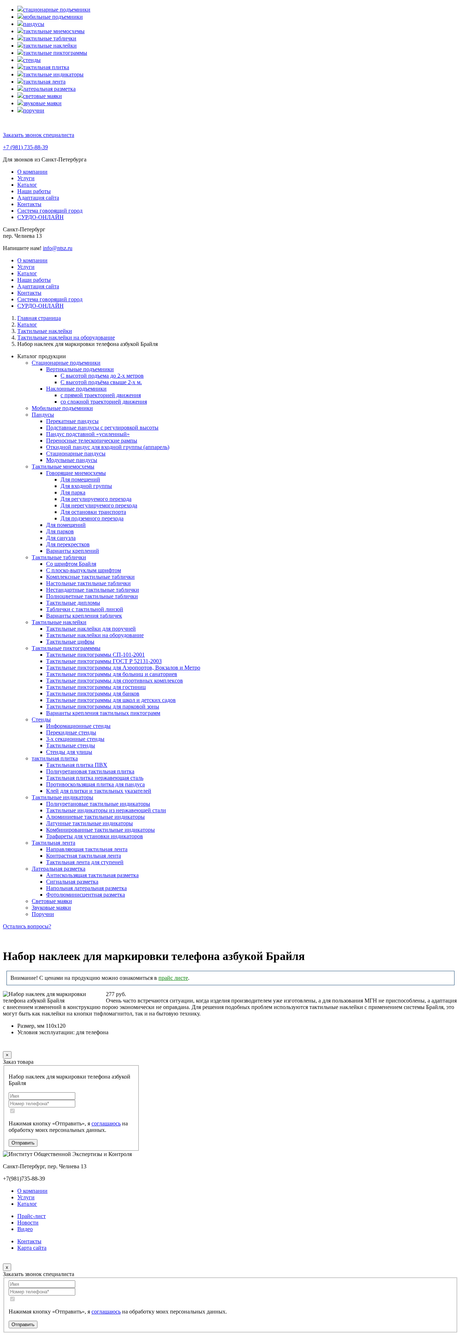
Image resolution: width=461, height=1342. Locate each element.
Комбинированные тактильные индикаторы (100, 830)
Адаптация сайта (38, 198)
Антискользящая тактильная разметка (92, 875)
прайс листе (173, 978)
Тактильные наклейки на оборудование (95, 635)
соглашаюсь (106, 1123)
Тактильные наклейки (59, 622)
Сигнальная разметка (72, 882)
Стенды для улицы (69, 752)
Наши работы (34, 191)
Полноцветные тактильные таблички (92, 596)
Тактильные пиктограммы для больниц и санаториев (111, 674)
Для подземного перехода (92, 518)
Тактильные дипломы (73, 603)
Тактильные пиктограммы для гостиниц (96, 687)
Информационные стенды (78, 726)
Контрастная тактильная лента (83, 856)
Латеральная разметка (58, 869)
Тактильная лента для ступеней (85, 862)
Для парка (73, 492)
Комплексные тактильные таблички (90, 577)
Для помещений (80, 479)
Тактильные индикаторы (62, 797)
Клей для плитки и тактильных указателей (98, 791)
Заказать (27, 1046)
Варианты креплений (72, 551)
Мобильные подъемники (62, 408)
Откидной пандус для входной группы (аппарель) (107, 447)
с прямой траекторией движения (101, 395)
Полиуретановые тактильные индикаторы (98, 804)
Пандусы (43, 415)
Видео (25, 1229)
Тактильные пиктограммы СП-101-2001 (95, 655)
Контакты (29, 204)
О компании (32, 172)
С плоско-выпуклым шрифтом (83, 570)
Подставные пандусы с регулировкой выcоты (102, 428)
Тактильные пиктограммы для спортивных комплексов (114, 680)
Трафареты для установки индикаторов (94, 836)
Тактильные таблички (59, 557)
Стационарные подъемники (66, 363)
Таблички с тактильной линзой (84, 609)
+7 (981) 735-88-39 (25, 147)
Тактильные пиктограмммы (66, 648)
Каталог (27, 185)
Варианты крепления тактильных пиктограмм (103, 713)
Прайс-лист (31, 1216)
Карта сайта (31, 1248)
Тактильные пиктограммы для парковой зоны (102, 706)
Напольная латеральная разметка (86, 888)
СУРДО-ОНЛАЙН (40, 217)
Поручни (43, 914)
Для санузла (61, 538)
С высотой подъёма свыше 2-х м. (101, 382)
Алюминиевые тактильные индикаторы (95, 817)
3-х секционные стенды (75, 739)
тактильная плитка (55, 758)
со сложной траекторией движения (104, 402)
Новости (28, 1222)
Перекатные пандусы (72, 421)
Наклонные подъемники (76, 389)
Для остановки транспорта (93, 512)
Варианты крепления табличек (84, 616)
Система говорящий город (49, 211)
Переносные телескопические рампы (91, 440)
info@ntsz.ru (57, 248)
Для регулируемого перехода (96, 499)
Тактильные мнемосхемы (63, 466)
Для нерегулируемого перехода (99, 505)
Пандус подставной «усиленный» (88, 434)
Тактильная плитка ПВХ (76, 765)
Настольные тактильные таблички (88, 583)
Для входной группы (86, 486)
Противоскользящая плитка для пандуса (95, 784)
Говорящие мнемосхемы (76, 473)
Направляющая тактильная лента (86, 849)
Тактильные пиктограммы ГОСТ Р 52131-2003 (104, 661)
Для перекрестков (68, 544)
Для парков (60, 531)
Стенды (41, 719)
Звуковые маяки (51, 908)
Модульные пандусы (71, 460)
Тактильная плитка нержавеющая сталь (94, 778)
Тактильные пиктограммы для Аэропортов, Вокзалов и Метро (123, 668)
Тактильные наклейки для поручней (91, 629)
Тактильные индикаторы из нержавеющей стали (106, 810)
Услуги (26, 178)
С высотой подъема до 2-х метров (102, 376)
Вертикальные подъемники (80, 369)
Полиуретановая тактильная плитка (90, 771)
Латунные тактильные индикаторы (89, 823)
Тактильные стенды (70, 745)
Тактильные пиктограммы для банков (92, 693)
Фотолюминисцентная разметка (85, 895)
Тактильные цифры (70, 642)
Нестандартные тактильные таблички (92, 590)
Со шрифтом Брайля (71, 564)
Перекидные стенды (71, 732)
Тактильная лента (53, 843)
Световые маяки (52, 901)
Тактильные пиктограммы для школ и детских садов (111, 700)
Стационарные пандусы (76, 453)
